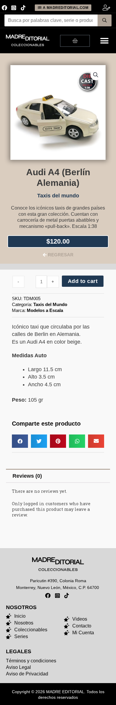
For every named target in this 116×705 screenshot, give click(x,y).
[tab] (58, 476)
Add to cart (83, 281)
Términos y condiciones (31, 660)
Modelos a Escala (45, 310)
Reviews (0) (27, 476)
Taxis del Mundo (50, 304)
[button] (104, 40)
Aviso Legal (18, 667)
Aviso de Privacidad (27, 673)
